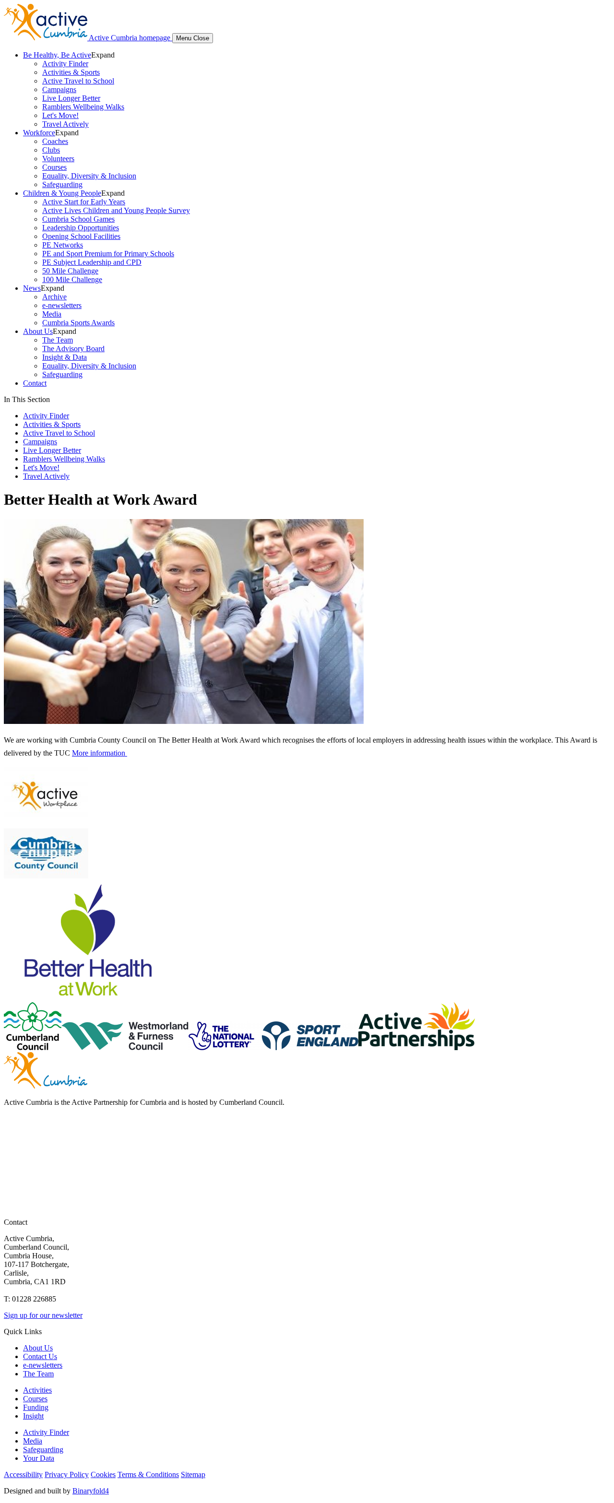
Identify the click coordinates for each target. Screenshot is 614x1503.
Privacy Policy (67, 1474)
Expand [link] (103, 55)
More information (99, 753)
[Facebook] (12, 1129)
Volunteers (58, 158)
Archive (54, 297)
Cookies (103, 1474)
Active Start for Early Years (83, 202)
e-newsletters (62, 305)
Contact (35, 383)
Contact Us (40, 1356)
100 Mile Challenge (72, 279)
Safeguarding (62, 184)
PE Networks (62, 245)
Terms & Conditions (148, 1474)
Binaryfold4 (90, 1491)
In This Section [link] (27, 399)
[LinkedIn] (12, 1187)
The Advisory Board (73, 348)
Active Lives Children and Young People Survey (116, 210)
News (32, 288)
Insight (33, 1416)
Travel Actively (65, 124)
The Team (57, 340)
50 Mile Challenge (70, 271)
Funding (35, 1407)
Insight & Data (64, 357)
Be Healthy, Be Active (57, 55)
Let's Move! (60, 115)
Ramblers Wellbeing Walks (83, 107)
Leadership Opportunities (80, 228)
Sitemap (193, 1474)
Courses (54, 167)
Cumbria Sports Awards (78, 323)
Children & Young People (62, 193)
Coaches (55, 141)
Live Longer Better (71, 98)
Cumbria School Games (78, 219)
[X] (12, 1148)
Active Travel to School (78, 81)
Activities (37, 1390)
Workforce (39, 133)
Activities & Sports (71, 72)
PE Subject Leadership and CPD (92, 262)
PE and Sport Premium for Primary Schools (108, 253)
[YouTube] (12, 1167)
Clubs (51, 150)
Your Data (38, 1458)
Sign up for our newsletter (43, 1315)
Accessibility (23, 1474)
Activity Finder (65, 63)
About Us (38, 331)
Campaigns (59, 89)
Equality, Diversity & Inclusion (89, 176)
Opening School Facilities (81, 236)
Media (51, 314)
